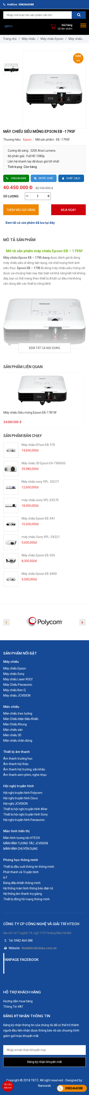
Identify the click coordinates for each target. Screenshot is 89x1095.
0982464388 (74, 1088)
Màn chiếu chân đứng (17, 740)
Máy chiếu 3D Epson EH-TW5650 (43, 463)
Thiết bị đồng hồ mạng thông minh (26, 899)
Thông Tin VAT (13, 1006)
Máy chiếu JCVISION (16, 695)
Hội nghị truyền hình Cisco (20, 798)
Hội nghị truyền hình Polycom (22, 792)
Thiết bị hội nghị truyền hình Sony (25, 814)
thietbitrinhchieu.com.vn (39, 948)
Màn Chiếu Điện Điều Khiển (20, 719)
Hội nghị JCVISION (15, 803)
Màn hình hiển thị (16, 831)
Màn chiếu (11, 707)
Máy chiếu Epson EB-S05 (38, 555)
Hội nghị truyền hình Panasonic (24, 820)
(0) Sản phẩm (65, 28)
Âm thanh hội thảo (16, 764)
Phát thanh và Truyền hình (21, 872)
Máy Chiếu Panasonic (17, 684)
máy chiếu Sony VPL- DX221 (41, 537)
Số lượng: (11, 196)
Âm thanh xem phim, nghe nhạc (25, 775)
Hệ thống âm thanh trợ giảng (22, 893)
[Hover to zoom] (54, 89)
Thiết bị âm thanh (16, 752)
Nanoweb (44, 1085)
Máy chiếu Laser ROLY (18, 679)
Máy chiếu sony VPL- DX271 (40, 481)
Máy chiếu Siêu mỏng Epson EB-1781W (29, 412)
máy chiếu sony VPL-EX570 (40, 500)
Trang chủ (10, 39)
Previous (6, 622)
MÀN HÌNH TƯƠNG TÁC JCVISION (25, 843)
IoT (5, 877)
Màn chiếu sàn (13, 729)
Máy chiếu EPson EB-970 (38, 445)
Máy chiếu (28, 39)
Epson (27, 139)
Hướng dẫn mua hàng (18, 1001)
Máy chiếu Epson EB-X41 (38, 518)
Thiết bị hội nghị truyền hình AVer (25, 809)
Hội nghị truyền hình (18, 786)
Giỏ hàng (67, 25)
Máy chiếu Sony (13, 674)
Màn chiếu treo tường (17, 713)
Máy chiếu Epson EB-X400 (39, 573)
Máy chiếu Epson (52, 39)
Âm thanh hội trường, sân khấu (24, 769)
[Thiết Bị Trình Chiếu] (8, 26)
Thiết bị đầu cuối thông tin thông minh (28, 866)
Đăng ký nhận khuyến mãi (44, 1062)
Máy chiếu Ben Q (14, 690)
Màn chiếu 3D (12, 735)
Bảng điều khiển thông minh (22, 883)
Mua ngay (68, 210)
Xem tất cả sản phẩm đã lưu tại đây (30, 222)
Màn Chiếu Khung (15, 724)
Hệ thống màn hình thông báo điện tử (28, 888)
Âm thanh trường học (17, 758)
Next (82, 622)
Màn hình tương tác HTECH (21, 838)
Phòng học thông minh (20, 860)
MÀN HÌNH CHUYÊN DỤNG (20, 848)
